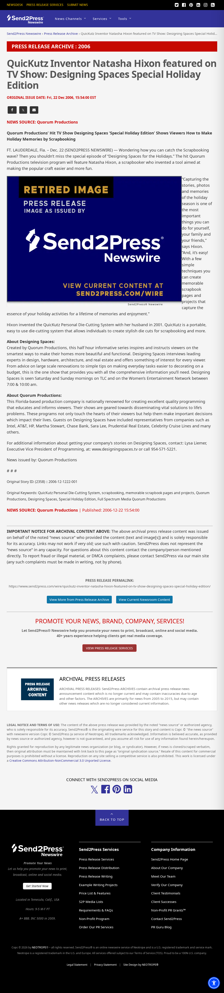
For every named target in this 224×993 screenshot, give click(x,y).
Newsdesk (15, 5)
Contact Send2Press (166, 918)
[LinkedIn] (198, 4)
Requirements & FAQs (96, 910)
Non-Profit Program (94, 918)
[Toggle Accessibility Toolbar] (214, 983)
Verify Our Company (167, 885)
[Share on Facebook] (12, 110)
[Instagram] (205, 4)
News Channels (68, 18)
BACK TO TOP (112, 819)
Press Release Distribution (99, 868)
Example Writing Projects (98, 885)
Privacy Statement (105, 965)
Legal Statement (77, 965)
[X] (176, 4)
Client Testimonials (165, 893)
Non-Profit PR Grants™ (168, 910)
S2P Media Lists (91, 901)
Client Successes (163, 901)
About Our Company (167, 868)
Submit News (77, 5)
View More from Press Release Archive (79, 599)
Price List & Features (94, 893)
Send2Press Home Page (169, 859)
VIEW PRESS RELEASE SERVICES (109, 648)
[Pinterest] (191, 4)
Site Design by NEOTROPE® (140, 965)
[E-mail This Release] (34, 110)
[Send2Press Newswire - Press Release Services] (27, 21)
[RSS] (213, 4)
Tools (122, 18)
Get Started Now (37, 886)
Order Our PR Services (96, 927)
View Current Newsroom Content (144, 599)
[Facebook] (184, 4)
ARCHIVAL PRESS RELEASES (92, 678)
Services (100, 18)
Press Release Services (44, 5)
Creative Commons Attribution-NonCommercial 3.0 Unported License (59, 760)
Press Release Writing (95, 876)
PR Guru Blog (161, 927)
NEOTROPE (39, 947)
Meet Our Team (163, 876)
